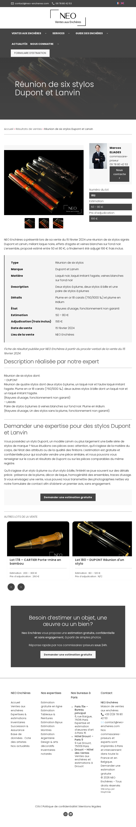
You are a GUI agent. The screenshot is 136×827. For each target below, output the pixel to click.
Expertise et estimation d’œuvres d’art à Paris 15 (84, 728)
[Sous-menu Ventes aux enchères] (46, 33)
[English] (122, 3)
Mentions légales (90, 806)
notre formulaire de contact (23, 484)
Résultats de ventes (29, 129)
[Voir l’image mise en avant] (44, 180)
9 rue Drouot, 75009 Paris (84, 741)
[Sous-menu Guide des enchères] (107, 33)
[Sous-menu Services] (69, 33)
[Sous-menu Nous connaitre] (58, 44)
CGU (38, 806)
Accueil (8, 129)
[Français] (118, 3)
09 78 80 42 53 (64, 3)
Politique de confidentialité (60, 806)
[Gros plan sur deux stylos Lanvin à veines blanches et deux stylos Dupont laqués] (58, 223)
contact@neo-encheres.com (32, 3)
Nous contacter (119, 174)
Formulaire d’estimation (30, 53)
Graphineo (106, 792)
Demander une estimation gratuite (110, 769)
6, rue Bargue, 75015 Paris (83, 713)
